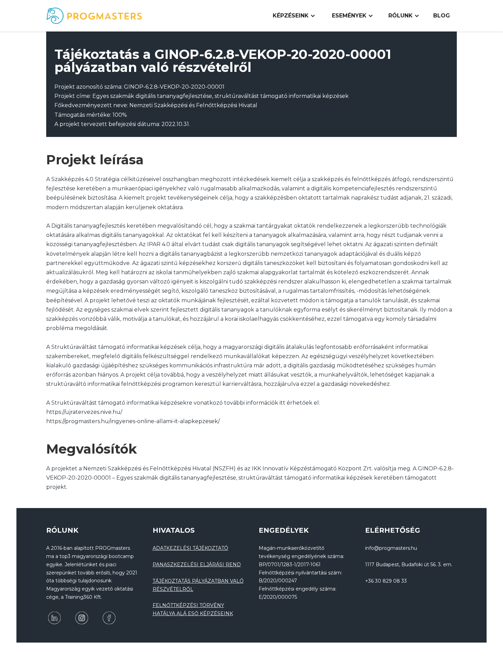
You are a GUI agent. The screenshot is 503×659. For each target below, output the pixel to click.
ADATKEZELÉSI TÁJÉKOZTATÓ (190, 548)
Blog (441, 15)
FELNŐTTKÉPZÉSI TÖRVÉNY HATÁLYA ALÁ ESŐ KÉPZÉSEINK (193, 609)
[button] (294, 15)
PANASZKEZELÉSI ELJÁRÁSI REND (197, 564)
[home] (94, 16)
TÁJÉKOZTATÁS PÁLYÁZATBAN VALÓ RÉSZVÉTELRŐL (198, 585)
